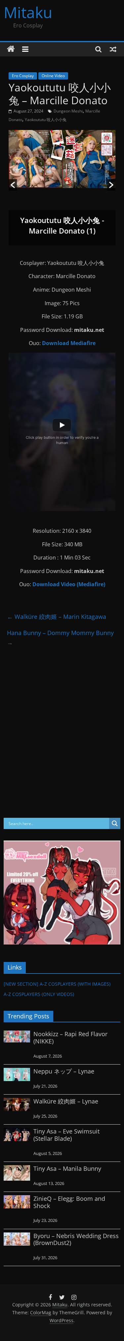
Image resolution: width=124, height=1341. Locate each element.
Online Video (53, 76)
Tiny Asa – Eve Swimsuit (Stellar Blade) (66, 1134)
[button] (13, 185)
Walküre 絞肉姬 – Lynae (65, 1101)
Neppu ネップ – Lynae (63, 1071)
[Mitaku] (11, 49)
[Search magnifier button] (114, 823)
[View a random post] (113, 49)
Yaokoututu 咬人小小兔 (45, 119)
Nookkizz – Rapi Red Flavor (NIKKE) (70, 1037)
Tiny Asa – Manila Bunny (67, 1168)
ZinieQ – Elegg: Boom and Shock (69, 1202)
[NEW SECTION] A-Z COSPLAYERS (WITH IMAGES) (57, 984)
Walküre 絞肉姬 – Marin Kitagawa (56, 617)
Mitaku (28, 12)
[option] (62, 187)
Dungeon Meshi (68, 111)
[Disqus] (62, 732)
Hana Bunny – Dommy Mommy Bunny (60, 637)
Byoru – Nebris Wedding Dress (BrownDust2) (76, 1239)
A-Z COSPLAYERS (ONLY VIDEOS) (39, 994)
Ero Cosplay (23, 76)
